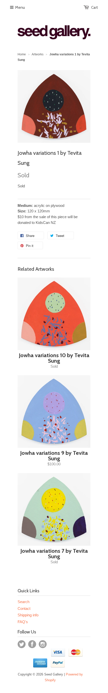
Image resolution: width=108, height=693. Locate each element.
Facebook (32, 644)
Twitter (22, 644)
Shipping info (28, 615)
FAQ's (23, 622)
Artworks (37, 54)
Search (23, 602)
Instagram (43, 644)
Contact (24, 608)
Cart (94, 7)
